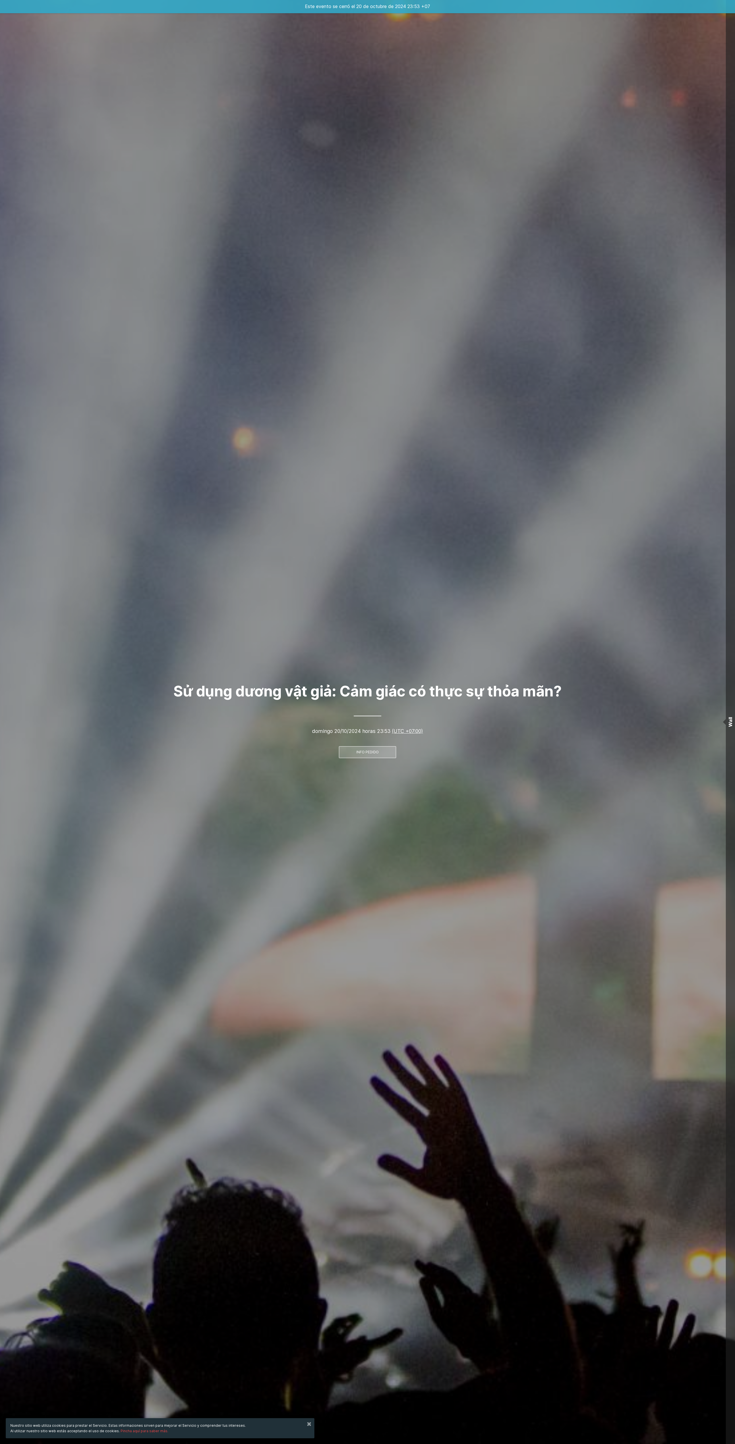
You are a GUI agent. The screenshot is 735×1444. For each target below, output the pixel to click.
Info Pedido (367, 752)
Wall (730, 722)
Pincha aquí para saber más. (144, 1431)
